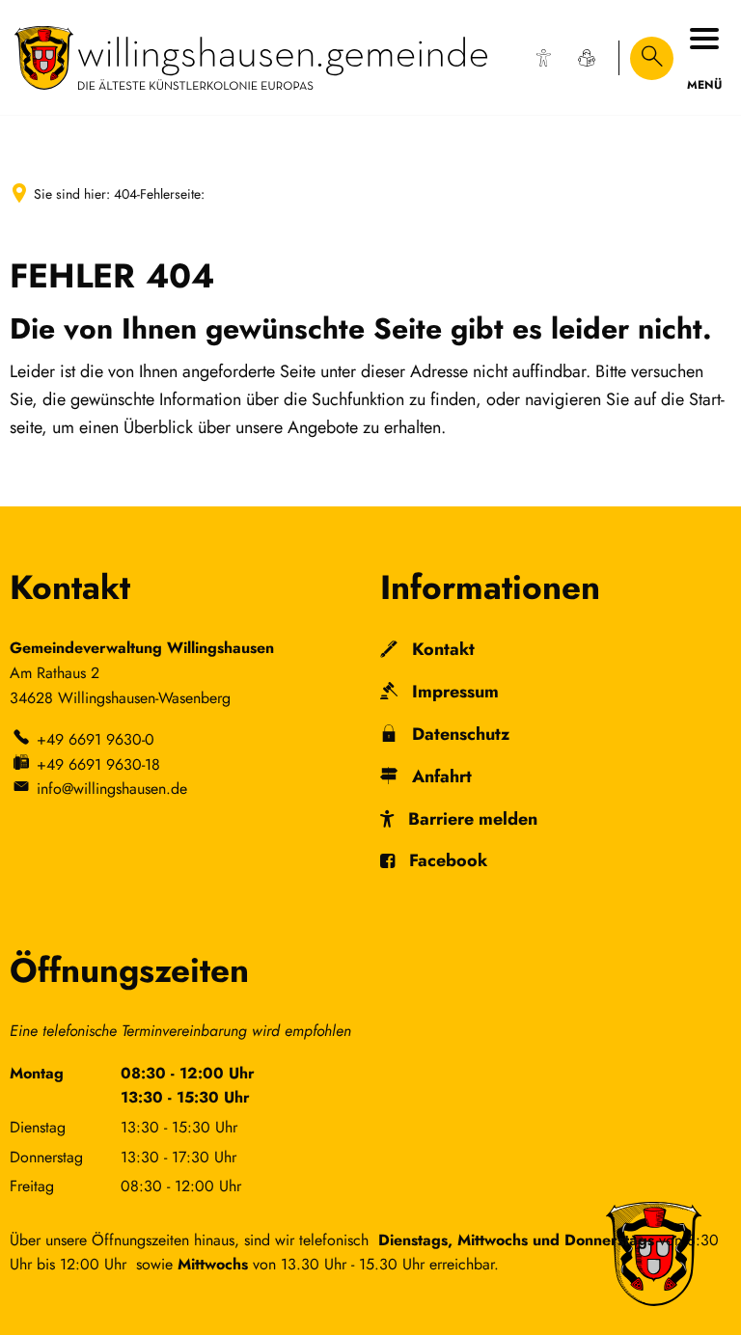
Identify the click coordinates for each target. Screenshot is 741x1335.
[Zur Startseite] (251, 58)
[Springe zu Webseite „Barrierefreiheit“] (543, 58)
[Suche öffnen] (651, 58)
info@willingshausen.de (112, 788)
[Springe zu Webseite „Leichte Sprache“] (586, 58)
